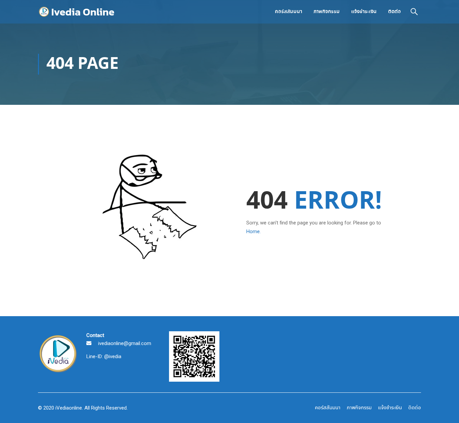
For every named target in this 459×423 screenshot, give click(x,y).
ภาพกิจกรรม (327, 11)
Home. (253, 231)
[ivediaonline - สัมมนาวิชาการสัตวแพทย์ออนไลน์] (78, 12)
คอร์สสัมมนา (288, 11)
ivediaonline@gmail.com (124, 343)
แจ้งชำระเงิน (364, 11)
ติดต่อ (394, 11)
